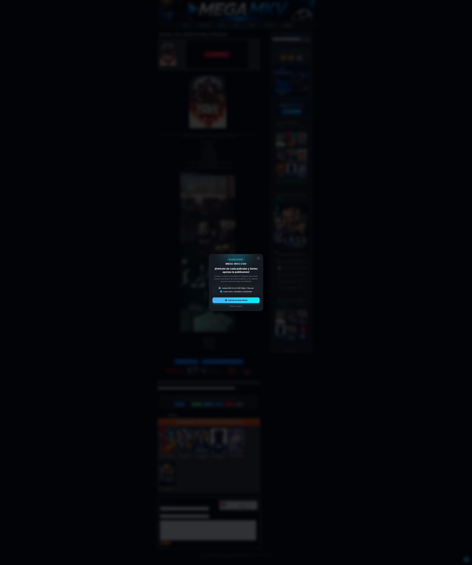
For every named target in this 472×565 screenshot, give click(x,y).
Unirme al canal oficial (237, 300)
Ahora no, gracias (236, 306)
